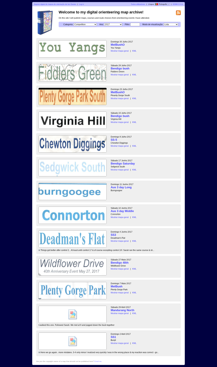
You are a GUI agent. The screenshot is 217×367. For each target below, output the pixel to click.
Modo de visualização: (152, 24)
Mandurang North (122, 310)
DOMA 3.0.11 (178, 4)
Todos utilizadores (138, 4)
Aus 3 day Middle (122, 211)
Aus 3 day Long (121, 187)
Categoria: (68, 24)
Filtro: (127, 24)
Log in (81, 4)
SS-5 (114, 139)
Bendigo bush (120, 68)
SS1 (113, 337)
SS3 (113, 234)
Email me (98, 361)
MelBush (116, 286)
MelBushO (118, 44)
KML (134, 51)
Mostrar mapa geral (120, 51)
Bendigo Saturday (123, 163)
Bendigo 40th (120, 262)
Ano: (101, 24)
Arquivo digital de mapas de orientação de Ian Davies (55, 4)
